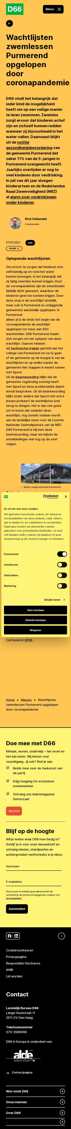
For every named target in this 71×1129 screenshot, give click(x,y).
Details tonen (52, 599)
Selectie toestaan (35, 620)
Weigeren (35, 630)
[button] (53, 9)
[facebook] (9, 936)
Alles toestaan (35, 610)
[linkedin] (16, 936)
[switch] (62, 564)
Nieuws (26, 700)
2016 (28, 640)
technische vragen (25, 348)
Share (12, 248)
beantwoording (27, 377)
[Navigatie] (60, 936)
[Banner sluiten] (66, 497)
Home (10, 700)
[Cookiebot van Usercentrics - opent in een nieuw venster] (44, 497)
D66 (30, 243)
